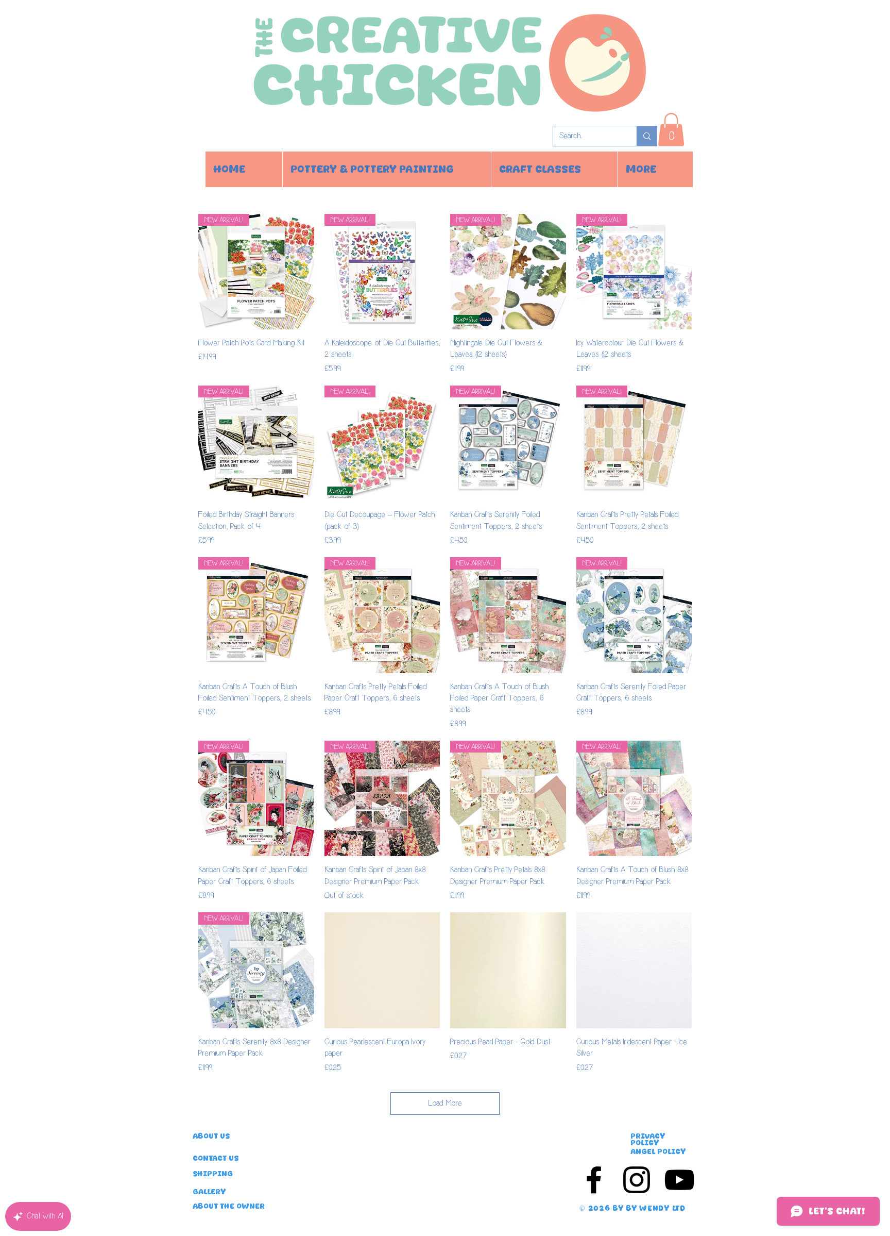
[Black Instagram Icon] (637, 1180)
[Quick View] (382, 970)
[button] (671, 129)
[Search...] (647, 136)
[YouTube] (679, 1180)
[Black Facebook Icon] (594, 1180)
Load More (445, 1103)
